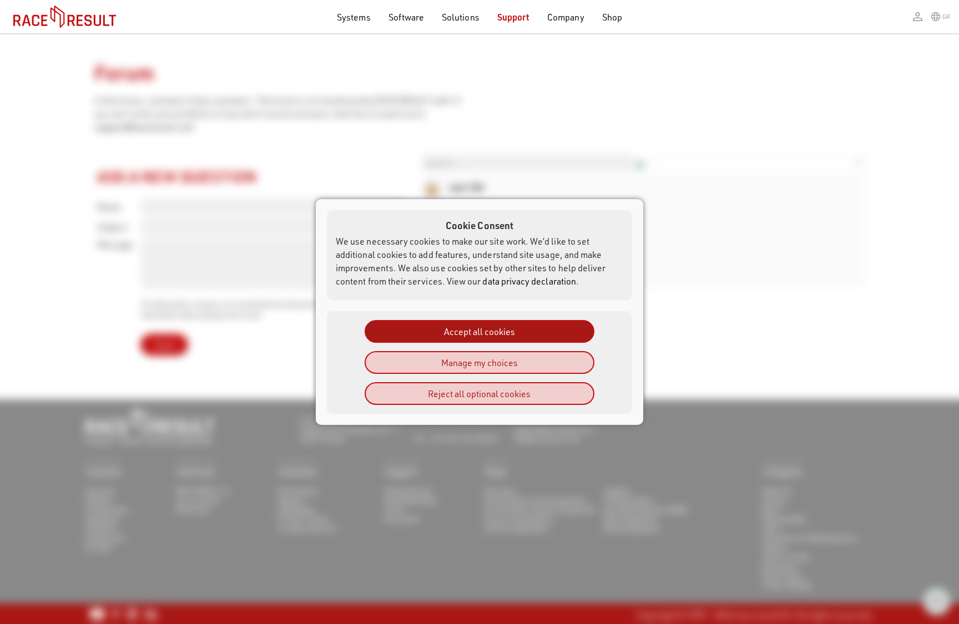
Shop (612, 17)
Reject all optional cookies (479, 393)
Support (513, 17)
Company (565, 17)
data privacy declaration (529, 281)
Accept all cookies (479, 331)
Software (406, 17)
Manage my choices (479, 362)
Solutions (461, 17)
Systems (353, 17)
